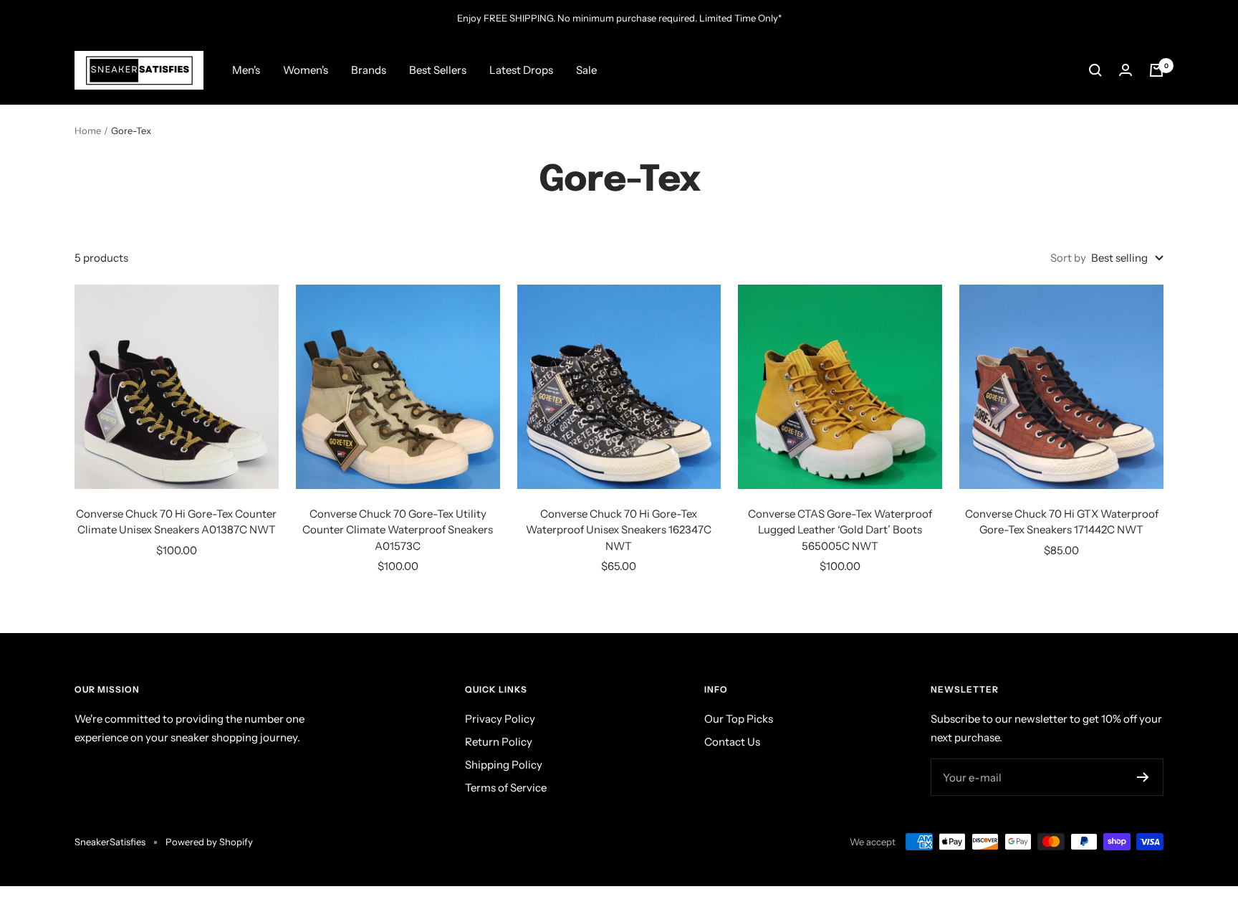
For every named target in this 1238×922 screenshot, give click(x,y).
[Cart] (1156, 70)
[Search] (1095, 70)
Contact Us (732, 741)
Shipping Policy (503, 764)
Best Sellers (437, 70)
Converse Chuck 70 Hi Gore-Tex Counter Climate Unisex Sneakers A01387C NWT (176, 522)
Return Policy (498, 741)
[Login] (1125, 70)
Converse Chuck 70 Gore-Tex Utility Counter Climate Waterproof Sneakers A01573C (397, 530)
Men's (246, 70)
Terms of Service (506, 787)
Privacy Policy (500, 719)
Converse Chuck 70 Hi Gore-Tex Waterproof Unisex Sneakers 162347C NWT (618, 530)
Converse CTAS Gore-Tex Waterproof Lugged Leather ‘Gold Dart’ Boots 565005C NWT (840, 530)
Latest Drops (521, 70)
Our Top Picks (738, 719)
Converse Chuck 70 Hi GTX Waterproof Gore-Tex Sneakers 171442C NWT (1061, 522)
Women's (305, 70)
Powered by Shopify (209, 841)
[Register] (1143, 777)
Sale (586, 70)
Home (88, 130)
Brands (368, 70)
